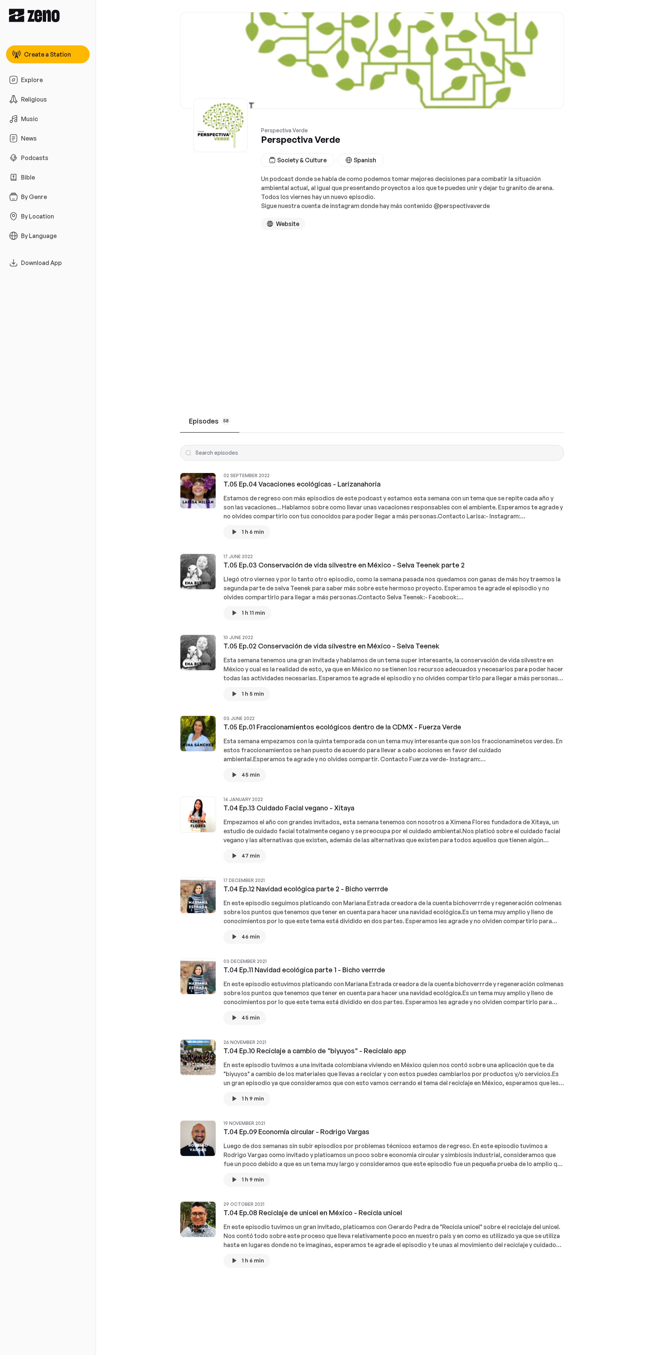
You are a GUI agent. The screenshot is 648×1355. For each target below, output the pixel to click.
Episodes (209, 421)
